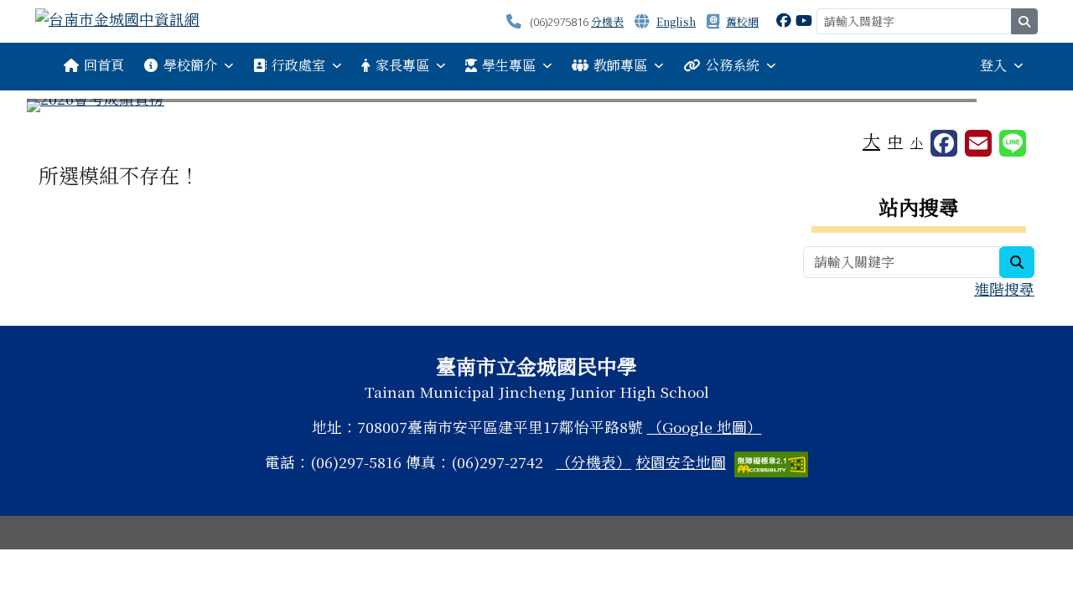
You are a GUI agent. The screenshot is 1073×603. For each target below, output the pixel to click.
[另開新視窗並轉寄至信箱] (978, 143)
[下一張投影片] (1006, 109)
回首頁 (104, 65)
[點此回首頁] (536, 105)
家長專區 (402, 65)
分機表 (607, 21)
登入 (993, 65)
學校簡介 (190, 65)
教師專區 (620, 65)
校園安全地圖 (680, 461)
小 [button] (916, 142)
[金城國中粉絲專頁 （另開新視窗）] (783, 19)
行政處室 (298, 65)
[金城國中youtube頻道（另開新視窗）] (804, 19)
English (676, 21)
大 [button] (871, 139)
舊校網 (742, 21)
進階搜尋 (1004, 288)
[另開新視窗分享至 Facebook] (943, 143)
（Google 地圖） (704, 426)
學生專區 (509, 65)
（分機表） (593, 461)
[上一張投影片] (67, 109)
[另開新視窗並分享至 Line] (1012, 143)
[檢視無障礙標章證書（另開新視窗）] (771, 461)
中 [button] (895, 141)
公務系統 (732, 65)
